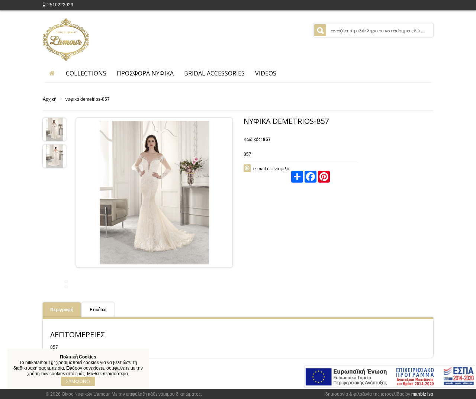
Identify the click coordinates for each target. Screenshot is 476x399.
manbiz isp (422, 394)
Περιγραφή (61, 309)
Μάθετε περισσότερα (107, 373)
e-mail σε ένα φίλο (271, 168)
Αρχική (50, 99)
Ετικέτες (98, 309)
